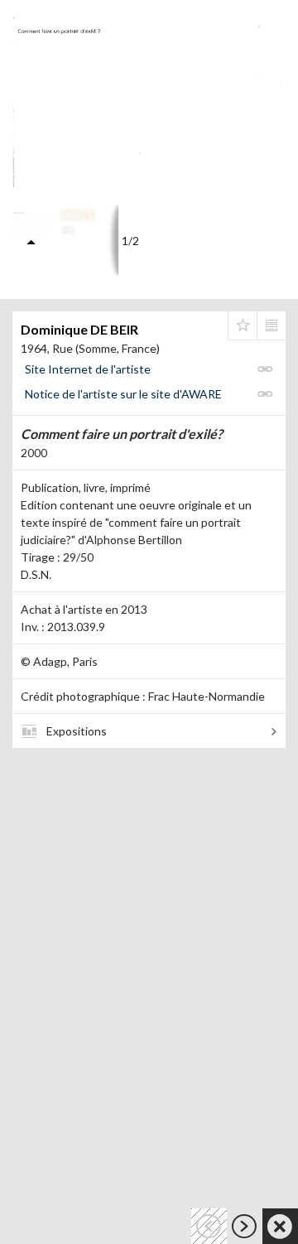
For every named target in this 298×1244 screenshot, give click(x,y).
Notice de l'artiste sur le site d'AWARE (123, 394)
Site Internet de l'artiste (88, 369)
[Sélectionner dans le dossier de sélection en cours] (242, 325)
